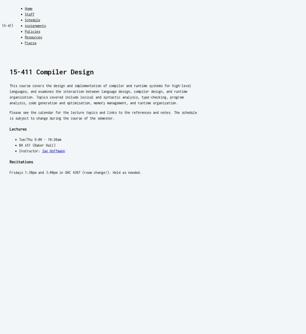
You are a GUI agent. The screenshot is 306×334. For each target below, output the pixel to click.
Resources (33, 37)
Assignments (35, 26)
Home (29, 8)
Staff (29, 14)
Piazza (30, 43)
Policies (32, 31)
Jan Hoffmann (53, 151)
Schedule (32, 20)
